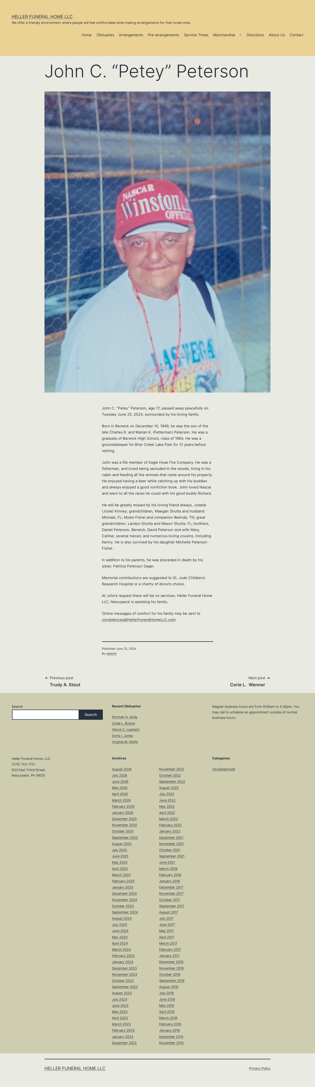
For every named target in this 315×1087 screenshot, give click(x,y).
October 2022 (170, 775)
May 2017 (166, 931)
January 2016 (169, 1030)
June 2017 (167, 924)
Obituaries (105, 35)
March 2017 (168, 943)
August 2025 (122, 844)
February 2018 (170, 875)
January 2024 (122, 962)
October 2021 (169, 850)
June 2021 (167, 862)
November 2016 (171, 968)
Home (86, 35)
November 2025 (124, 825)
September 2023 (125, 987)
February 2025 (123, 881)
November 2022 (171, 769)
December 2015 (171, 1037)
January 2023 (122, 1037)
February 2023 (123, 1030)
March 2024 (121, 949)
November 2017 (171, 893)
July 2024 (119, 924)
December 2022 (124, 1043)
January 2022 (169, 831)
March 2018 (168, 869)
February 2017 (170, 949)
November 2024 (124, 900)
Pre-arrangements (163, 35)
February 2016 (170, 1024)
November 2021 (171, 844)
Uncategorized (223, 769)
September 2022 (172, 781)
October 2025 (123, 831)
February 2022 (170, 825)
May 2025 (119, 862)
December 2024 (124, 893)
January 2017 (169, 956)
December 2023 (124, 968)
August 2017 (168, 912)
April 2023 (120, 1018)
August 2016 (168, 987)
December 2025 (124, 819)
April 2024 (120, 943)
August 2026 (122, 769)
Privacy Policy (260, 1068)
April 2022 (167, 813)
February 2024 (123, 956)
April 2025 (120, 869)
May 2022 (167, 806)
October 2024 (123, 906)
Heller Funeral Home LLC (42, 16)
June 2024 (120, 931)
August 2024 (122, 918)
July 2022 (166, 794)
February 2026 (123, 806)
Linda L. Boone (123, 723)
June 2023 (120, 1005)
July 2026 (119, 775)
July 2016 (166, 993)
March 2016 (168, 1018)
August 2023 (122, 993)
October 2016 (169, 974)
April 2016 (166, 1012)
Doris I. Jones (122, 736)
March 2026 (121, 800)
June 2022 (167, 800)
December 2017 (171, 887)
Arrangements (131, 35)
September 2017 (171, 906)
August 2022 (169, 788)
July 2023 (119, 999)
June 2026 (120, 781)
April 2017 (166, 937)
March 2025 (121, 875)
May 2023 (119, 1012)
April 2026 (120, 794)
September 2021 (171, 856)
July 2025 (119, 850)
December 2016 (171, 962)
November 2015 (171, 1043)
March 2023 (121, 1024)
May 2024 (120, 937)
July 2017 (166, 918)
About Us (277, 35)
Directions (255, 35)
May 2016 (166, 1005)
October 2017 (169, 900)
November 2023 (124, 974)
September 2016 (171, 981)
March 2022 (168, 819)
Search (17, 706)
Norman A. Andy (124, 717)
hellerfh (111, 653)
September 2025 (125, 837)
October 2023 (123, 981)
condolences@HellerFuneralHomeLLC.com (139, 619)
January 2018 (169, 881)
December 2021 (171, 837)
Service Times (196, 35)
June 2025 (120, 856)
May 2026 (119, 788)
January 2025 (122, 887)
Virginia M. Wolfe (125, 742)
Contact (296, 35)
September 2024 (125, 912)
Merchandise (224, 35)
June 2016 (167, 999)
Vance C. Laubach (126, 729)
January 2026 (122, 813)
